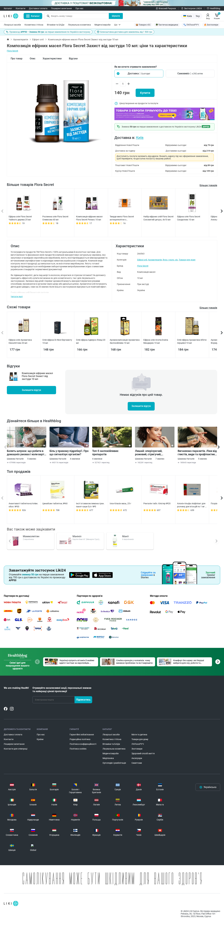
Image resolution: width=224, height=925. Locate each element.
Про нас (79, 8)
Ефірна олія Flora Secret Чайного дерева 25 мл (20, 218)
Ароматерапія (20, 39)
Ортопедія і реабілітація (114, 763)
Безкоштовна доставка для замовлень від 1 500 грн (126, 32)
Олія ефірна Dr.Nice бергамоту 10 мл (57, 341)
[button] (138, 73)
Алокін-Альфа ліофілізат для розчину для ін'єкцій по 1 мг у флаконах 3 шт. (191, 505)
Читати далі (17, 296)
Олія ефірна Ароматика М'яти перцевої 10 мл (191, 341)
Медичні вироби (102, 25)
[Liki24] (11, 903)
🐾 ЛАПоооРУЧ (191, 25)
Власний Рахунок (167, 8)
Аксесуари (137, 758)
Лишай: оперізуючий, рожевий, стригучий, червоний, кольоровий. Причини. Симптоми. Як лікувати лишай (150, 452)
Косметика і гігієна (34, 25)
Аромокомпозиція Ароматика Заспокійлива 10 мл (125, 341)
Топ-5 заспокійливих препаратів (105, 452)
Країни (40, 739)
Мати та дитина (139, 734)
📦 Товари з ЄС (143, 25)
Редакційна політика (80, 739)
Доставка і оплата (38, 8)
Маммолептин (31, 536)
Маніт (125, 536)
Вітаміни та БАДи (55, 25)
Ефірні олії (38, 39)
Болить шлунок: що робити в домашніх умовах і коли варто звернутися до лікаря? (26, 452)
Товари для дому (187, 260)
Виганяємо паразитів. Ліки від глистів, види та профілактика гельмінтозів (197, 452)
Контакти (20, 8)
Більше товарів (208, 185)
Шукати (116, 15)
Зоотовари (137, 749)
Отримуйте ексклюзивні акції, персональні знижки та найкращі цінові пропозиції (61, 689)
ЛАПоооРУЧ (138, 744)
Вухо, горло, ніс (170, 260)
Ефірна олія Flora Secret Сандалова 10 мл (188, 218)
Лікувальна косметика (79, 25)
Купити (145, 93)
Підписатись (83, 699)
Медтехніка (108, 758)
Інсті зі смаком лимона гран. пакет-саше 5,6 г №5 (90, 505)
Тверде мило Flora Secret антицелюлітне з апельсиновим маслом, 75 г (123, 218)
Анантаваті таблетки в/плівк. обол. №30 (23, 505)
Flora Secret (12, 51)
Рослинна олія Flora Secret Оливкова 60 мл (55, 218)
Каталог (8, 8)
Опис (32, 58)
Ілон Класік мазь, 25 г (120, 503)
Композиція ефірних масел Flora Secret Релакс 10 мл (89, 218)
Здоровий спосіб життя (143, 753)
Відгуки (73, 58)
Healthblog (215, 8)
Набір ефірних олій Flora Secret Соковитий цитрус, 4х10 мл (158, 218)
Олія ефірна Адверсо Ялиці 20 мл (90, 341)
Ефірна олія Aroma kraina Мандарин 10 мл (155, 341)
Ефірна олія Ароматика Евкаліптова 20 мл (20, 341)
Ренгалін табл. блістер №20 (157, 503)
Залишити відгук (31, 390)
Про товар (16, 58)
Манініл (77, 536)
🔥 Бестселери (211, 25)
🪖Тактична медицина (167, 25)
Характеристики (52, 58)
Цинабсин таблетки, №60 (55, 503)
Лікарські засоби (12, 25)
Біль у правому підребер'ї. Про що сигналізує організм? (69, 452)
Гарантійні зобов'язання (82, 734)
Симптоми (137, 763)
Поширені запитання (61, 8)
